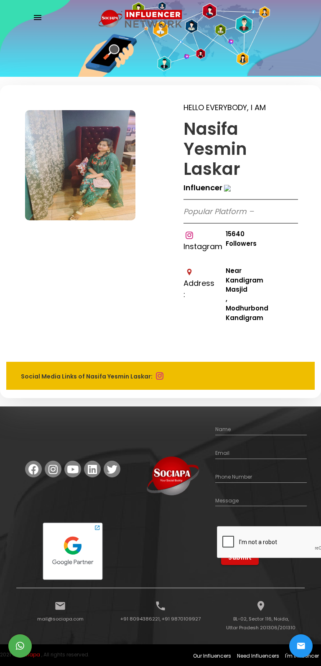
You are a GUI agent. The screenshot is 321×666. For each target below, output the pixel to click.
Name (223, 429)
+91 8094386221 (140, 619)
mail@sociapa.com (60, 619)
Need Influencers (258, 655)
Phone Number (233, 476)
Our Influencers (212, 655)
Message (227, 500)
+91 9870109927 (181, 619)
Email (222, 453)
